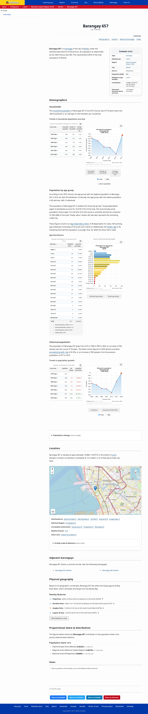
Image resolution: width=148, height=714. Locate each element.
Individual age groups (96, 296)
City (85, 2)
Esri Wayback (70, 523)
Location (115, 39)
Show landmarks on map (59, 618)
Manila (60, 7)
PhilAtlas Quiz (36, 706)
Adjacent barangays (127, 39)
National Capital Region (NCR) (42, 7)
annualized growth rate (58, 352)
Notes (139, 39)
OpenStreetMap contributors (131, 514)
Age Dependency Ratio (80, 224)
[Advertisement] (18, 51)
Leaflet (120, 514)
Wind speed (99, 527)
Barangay (113, 2)
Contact (73, 706)
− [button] (52, 472)
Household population (91, 172)
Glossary (17, 706)
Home (4, 7)
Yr (65, 531)
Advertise (63, 706)
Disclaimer (119, 706)
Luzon (25, 7)
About (54, 706)
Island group (48, 2)
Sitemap (130, 706)
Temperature (76, 527)
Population (94, 410)
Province (74, 2)
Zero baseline (104, 184)
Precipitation (87, 527)
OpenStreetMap (69, 519)
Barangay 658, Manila (110, 570)
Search (127, 2)
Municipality (98, 2)
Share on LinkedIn (94, 697)
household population (62, 111)
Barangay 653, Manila (63, 570)
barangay (129, 56)
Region (62, 2)
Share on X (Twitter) (76, 697)
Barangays (7, 14)
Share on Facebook (58, 697)
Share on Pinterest (112, 697)
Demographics (104, 39)
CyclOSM (93, 519)
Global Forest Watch (68, 535)
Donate (82, 706)
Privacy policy (107, 706)
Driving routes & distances (64, 543)
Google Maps (113, 519)
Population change (61, 435)
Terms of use (93, 706)
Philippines (14, 7)
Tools (26, 706)
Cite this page (56, 689)
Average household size (115, 172)
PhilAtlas (14, 2)
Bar (108, 179)
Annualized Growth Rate (110, 410)
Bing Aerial (102, 519)
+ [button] (52, 469)
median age (111, 227)
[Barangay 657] (95, 488)
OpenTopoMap (83, 519)
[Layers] (53, 511)
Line (100, 179)
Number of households (103, 172)
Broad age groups (113, 296)
